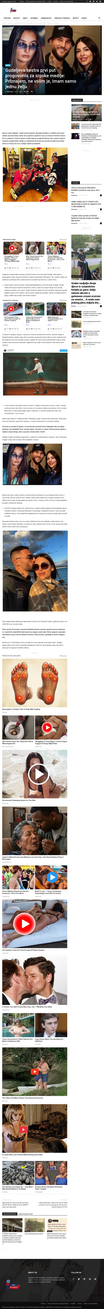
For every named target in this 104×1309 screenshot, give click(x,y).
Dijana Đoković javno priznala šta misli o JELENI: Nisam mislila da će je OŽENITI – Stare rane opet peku (15, 1205)
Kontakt (49, 1)
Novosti (16, 18)
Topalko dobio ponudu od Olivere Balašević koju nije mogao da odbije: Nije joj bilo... (85, 218)
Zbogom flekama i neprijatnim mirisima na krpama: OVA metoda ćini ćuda (86, 114)
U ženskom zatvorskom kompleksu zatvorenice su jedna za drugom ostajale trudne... (92, 313)
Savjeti (84, 18)
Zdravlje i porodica (62, 18)
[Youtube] (100, 1)
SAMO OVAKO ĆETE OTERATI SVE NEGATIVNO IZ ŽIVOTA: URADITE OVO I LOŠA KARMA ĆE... (86, 204)
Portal (74, 119)
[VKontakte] (96, 1)
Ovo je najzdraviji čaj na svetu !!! (34, 1234)
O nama (56, 1)
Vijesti (25, 18)
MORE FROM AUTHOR (26, 1214)
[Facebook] (86, 1)
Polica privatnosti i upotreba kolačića (36, 1)
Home (4, 23)
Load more (86, 228)
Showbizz (34, 18)
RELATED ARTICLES (9, 1214)
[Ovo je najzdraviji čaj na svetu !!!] (35, 1225)
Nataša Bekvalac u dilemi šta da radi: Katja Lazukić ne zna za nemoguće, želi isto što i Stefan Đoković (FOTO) (53, 1205)
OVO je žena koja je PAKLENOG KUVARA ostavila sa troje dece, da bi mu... (85, 190)
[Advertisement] (35, 115)
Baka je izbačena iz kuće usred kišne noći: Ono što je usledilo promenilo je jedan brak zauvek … (57, 1236)
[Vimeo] (93, 1)
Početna (21, 1)
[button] (99, 18)
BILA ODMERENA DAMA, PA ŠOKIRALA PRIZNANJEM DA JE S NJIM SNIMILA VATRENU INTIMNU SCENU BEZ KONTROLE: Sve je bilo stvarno (91, 137)
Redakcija (10, 91)
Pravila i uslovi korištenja (66, 1)
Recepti (76, 18)
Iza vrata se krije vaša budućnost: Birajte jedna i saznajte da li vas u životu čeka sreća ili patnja (91, 126)
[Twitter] (90, 1)
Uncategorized (77, 276)
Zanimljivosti (46, 18)
